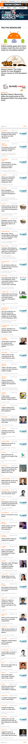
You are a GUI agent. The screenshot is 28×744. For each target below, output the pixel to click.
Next (24, 126)
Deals (8, 7)
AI (17, 1)
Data (14, 7)
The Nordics (12, 1)
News (2, 7)
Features (22, 7)
